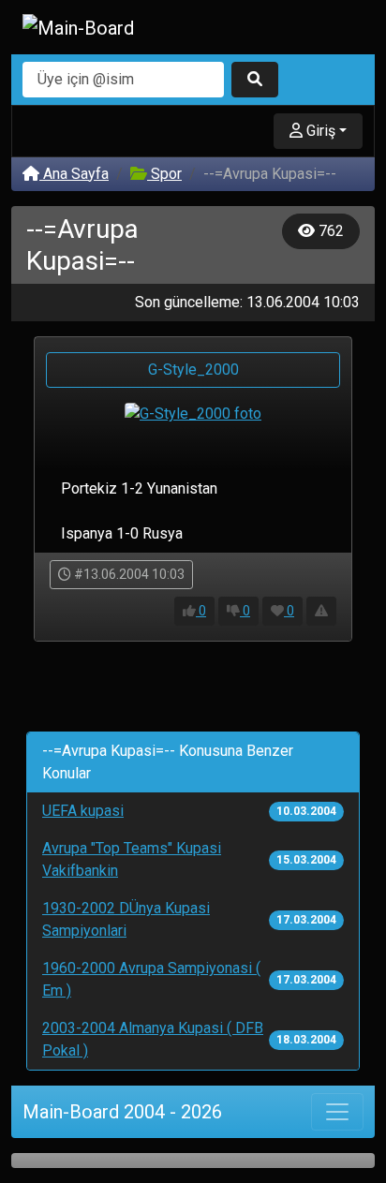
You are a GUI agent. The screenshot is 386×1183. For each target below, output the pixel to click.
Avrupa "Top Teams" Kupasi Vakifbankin (131, 859)
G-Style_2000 (193, 369)
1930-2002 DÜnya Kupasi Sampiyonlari (126, 919)
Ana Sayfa (74, 174)
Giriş (319, 131)
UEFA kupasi (83, 811)
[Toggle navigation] (337, 1112)
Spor (164, 174)
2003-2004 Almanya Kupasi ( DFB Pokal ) (152, 1039)
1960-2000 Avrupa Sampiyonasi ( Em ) (151, 979)
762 (329, 231)
